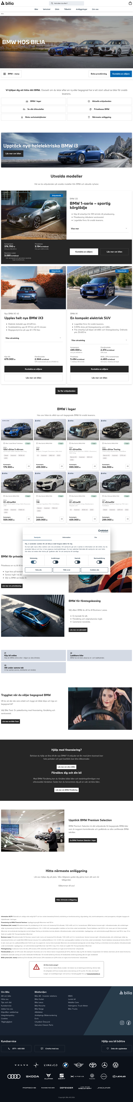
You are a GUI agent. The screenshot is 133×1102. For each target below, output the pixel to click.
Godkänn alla (94, 570)
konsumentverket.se (93, 974)
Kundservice (6, 1006)
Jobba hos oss (7, 1009)
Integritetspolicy (7, 1015)
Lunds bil (72, 999)
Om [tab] (95, 537)
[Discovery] (85, 1088)
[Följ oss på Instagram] (122, 1023)
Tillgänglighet (6, 1022)
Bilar (2, 14)
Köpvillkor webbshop (9, 1012)
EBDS (70, 996)
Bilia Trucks (73, 1009)
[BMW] (65, 1065)
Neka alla (38, 570)
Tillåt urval (66, 570)
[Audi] (14, 1076)
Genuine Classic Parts (44, 1025)
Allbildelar (39, 1012)
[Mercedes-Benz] (104, 1065)
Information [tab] (66, 537)
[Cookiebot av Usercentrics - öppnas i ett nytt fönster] (99, 531)
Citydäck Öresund (42, 1022)
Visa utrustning (12, 338)
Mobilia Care (73, 1002)
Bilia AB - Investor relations (46, 996)
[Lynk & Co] (50, 1065)
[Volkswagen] (115, 1065)
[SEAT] (61, 1076)
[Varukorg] (130, 3)
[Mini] (79, 1065)
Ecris (37, 1018)
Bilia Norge (39, 1009)
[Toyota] (92, 1065)
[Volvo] (21, 1065)
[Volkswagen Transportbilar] (92, 1076)
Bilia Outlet (39, 999)
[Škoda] (32, 1076)
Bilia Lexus (39, 1002)
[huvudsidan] (126, 993)
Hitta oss (4, 999)
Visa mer (75, 228)
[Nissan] (103, 1076)
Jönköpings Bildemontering (46, 1015)
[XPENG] (77, 1076)
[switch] (55, 562)
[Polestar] (36, 1065)
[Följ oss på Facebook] (128, 1023)
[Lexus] (119, 1076)
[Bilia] (7, 3)
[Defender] (66, 1088)
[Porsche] (29, 1088)
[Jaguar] (103, 1088)
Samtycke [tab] (37, 537)
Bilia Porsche (40, 1006)
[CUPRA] (48, 1076)
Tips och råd (6, 1002)
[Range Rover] (48, 1088)
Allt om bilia (6, 996)
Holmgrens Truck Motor (78, 1006)
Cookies (4, 1018)
